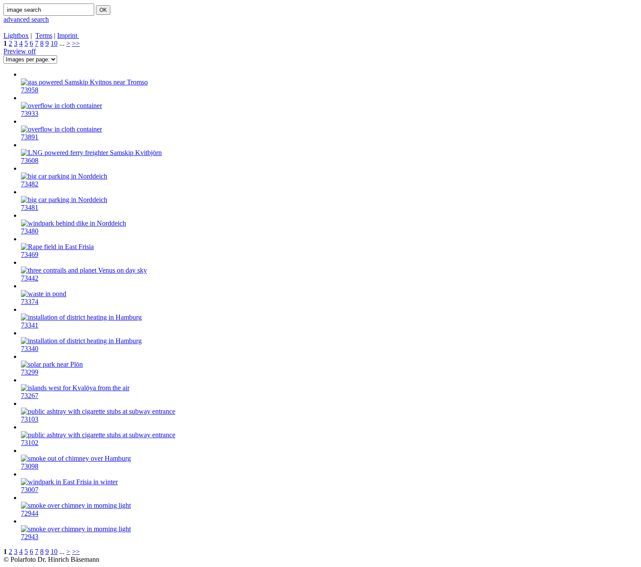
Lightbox (16, 35)
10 (54, 43)
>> (76, 43)
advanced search (26, 19)
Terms (43, 35)
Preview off (19, 51)
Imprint (68, 35)
